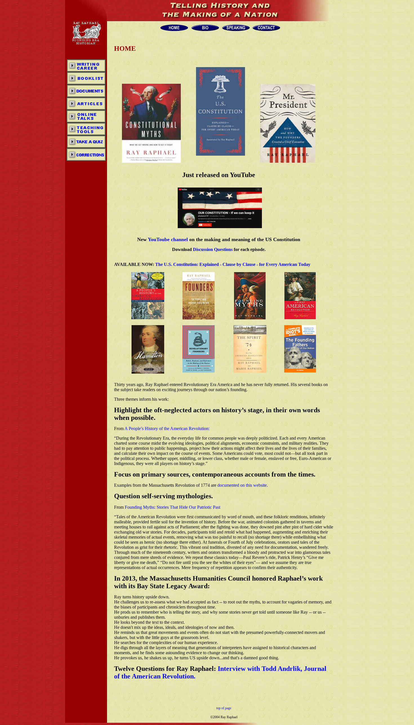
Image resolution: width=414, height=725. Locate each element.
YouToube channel (168, 239)
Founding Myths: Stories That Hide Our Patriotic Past (172, 507)
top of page (223, 708)
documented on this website (242, 485)
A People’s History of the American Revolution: (167, 428)
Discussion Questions (213, 249)
